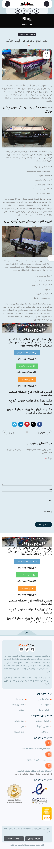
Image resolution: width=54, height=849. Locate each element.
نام (50, 489)
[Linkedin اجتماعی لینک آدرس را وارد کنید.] (20, 424)
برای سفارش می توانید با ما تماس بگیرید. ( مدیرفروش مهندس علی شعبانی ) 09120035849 (29, 342)
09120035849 (27, 359)
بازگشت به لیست (27, 432)
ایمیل (50, 500)
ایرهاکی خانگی (24, 34)
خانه (31, 24)
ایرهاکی (24, 24)
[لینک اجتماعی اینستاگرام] (30, 11)
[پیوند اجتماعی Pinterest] (27, 424)
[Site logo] (27, 3)
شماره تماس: (37, 748)
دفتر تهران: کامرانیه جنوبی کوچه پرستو (30, 402)
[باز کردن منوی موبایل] (47, 4)
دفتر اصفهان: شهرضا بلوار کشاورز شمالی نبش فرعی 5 (29, 411)
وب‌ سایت (48, 511)
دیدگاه (48, 458)
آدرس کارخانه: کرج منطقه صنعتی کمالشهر (30, 393)
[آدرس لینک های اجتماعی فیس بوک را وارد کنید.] (36, 11)
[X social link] (33, 424)
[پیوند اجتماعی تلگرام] (17, 11)
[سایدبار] (50, 258)
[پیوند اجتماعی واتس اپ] (23, 11)
